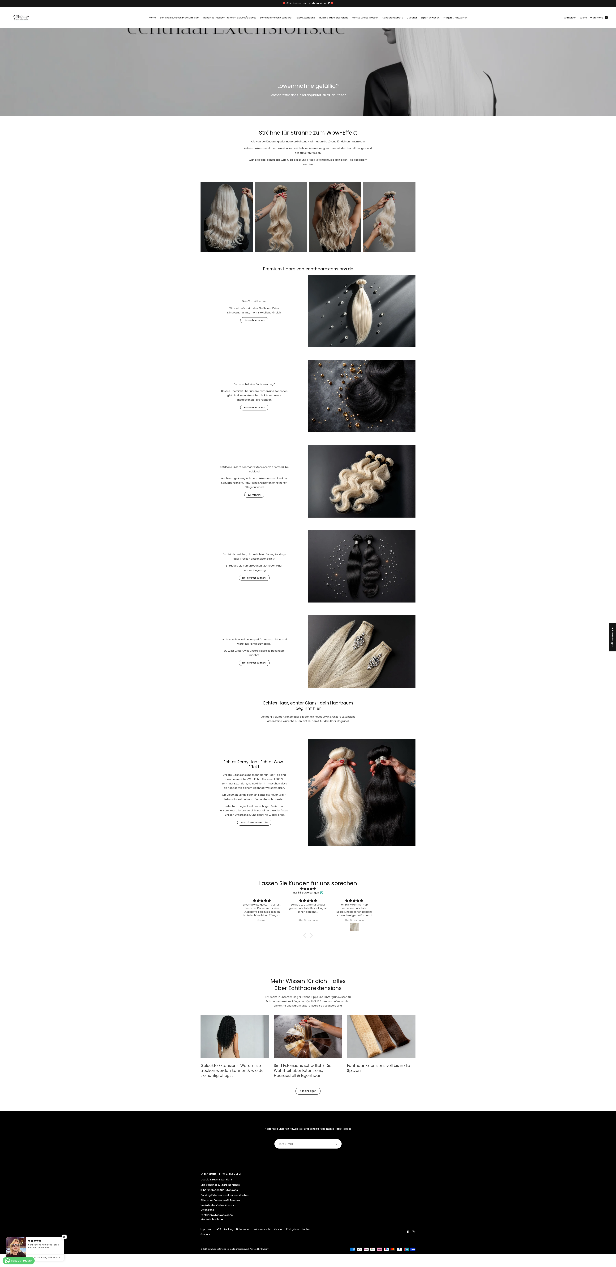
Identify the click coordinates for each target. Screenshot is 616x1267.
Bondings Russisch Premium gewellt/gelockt (229, 17)
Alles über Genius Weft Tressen (220, 1200)
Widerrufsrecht (262, 1229)
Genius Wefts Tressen (365, 17)
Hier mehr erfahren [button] (254, 320)
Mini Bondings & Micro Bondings (220, 1185)
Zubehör (412, 17)
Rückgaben (292, 1229)
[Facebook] (408, 1231)
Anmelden (570, 17)
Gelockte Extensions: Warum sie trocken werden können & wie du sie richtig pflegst (232, 1070)
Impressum (207, 1229)
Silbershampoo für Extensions (219, 1190)
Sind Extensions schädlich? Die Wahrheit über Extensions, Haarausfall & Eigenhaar (302, 1070)
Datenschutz (243, 1229)
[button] (305, 935)
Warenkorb (596, 17)
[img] (308, 889)
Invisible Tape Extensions (333, 17)
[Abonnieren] (338, 1144)
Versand (278, 1229)
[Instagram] (413, 1231)
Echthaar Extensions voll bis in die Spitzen (378, 1068)
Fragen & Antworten (455, 17)
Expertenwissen (430, 17)
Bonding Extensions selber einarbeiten (224, 1195)
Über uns (205, 1234)
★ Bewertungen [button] (612, 637)
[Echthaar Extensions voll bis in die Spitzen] (381, 1036)
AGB (218, 1229)
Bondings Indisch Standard (275, 17)
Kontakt (306, 1229)
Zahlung (228, 1229)
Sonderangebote (392, 17)
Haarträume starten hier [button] (254, 822)
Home (152, 17)
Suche (583, 17)
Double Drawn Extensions (216, 1179)
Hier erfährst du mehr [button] (254, 577)
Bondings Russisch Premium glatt (179, 17)
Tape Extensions (305, 17)
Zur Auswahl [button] (254, 494)
